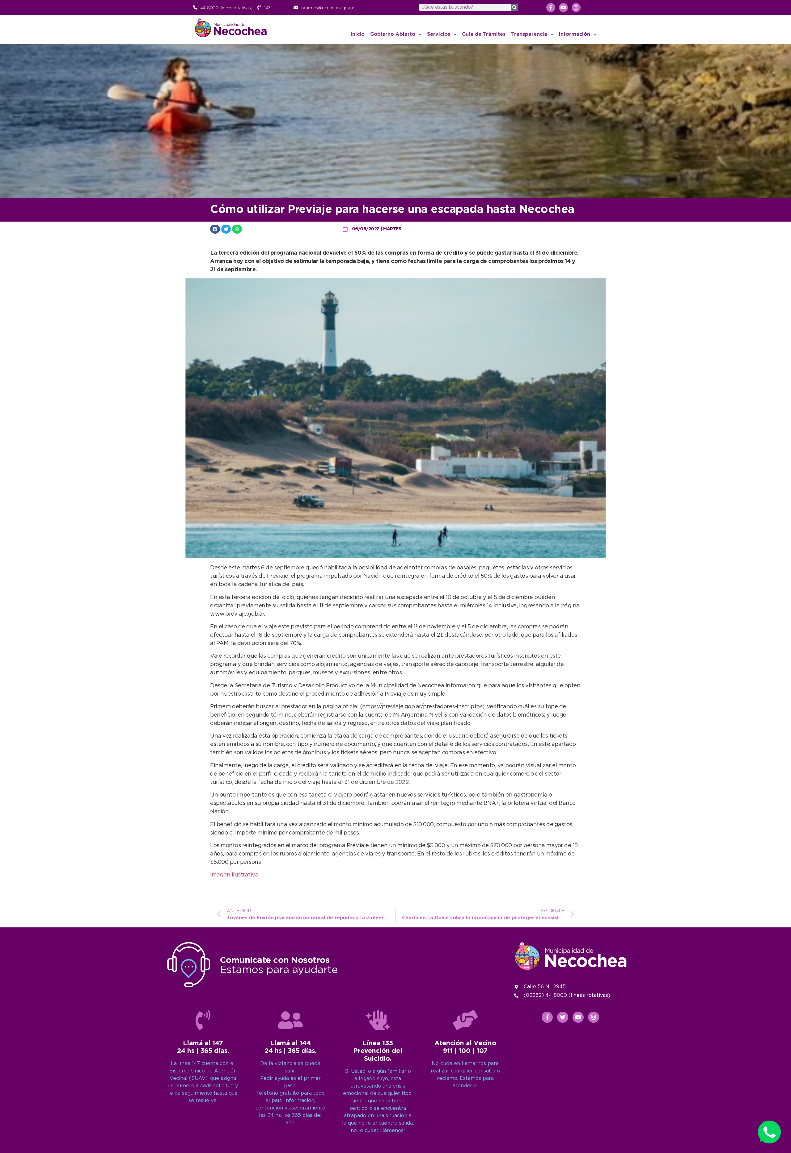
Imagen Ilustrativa (234, 874)
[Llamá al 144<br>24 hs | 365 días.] (290, 1020)
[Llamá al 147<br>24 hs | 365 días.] (203, 1020)
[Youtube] (563, 7)
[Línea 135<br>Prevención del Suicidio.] (378, 1020)
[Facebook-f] (550, 7)
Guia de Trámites (483, 34)
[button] (215, 229)
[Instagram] (576, 7)
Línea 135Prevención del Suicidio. (377, 1051)
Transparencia (529, 34)
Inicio (358, 34)
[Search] (514, 7)
